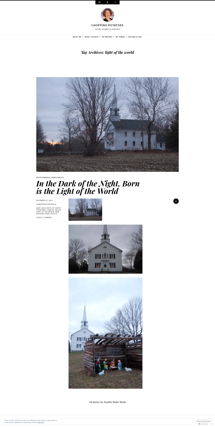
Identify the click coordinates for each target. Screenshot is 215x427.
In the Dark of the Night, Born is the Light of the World (88, 187)
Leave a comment (44, 217)
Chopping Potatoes (107, 25)
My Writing (107, 37)
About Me (77, 37)
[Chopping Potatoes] (107, 15)
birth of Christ (54, 208)
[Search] (116, 2)
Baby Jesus (41, 208)
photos (54, 214)
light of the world (45, 212)
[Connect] (107, 2)
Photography (43, 177)
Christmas (41, 210)
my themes (120, 37)
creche (58, 210)
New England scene (47, 213)
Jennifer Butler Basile (46, 204)
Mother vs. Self (135, 37)
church (50, 210)
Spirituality (57, 177)
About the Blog (92, 37)
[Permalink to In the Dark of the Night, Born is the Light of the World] (107, 124)
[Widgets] (99, 2)
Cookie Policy (40, 422)
